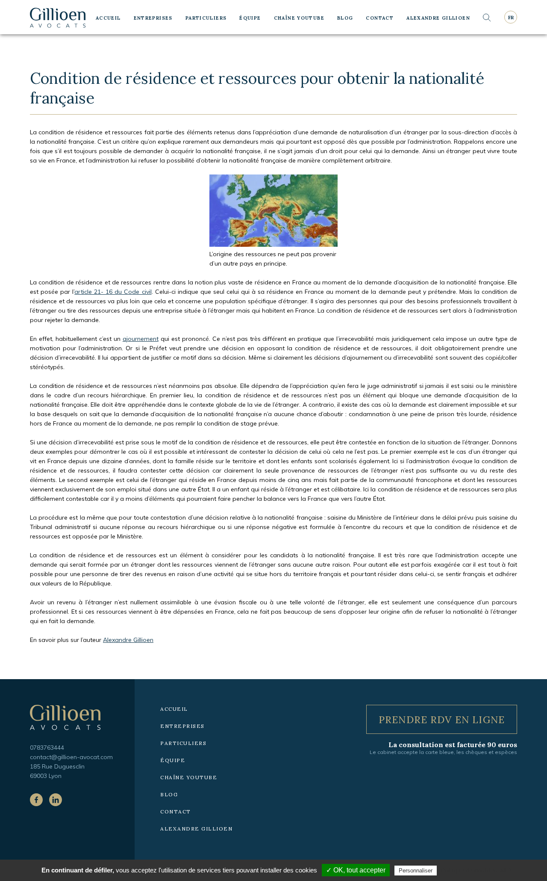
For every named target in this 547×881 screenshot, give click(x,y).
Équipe (250, 18)
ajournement (141, 339)
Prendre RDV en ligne (442, 719)
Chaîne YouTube (299, 18)
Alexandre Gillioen (438, 18)
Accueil (108, 18)
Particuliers (206, 18)
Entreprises (153, 18)
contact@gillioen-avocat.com (71, 757)
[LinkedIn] (55, 799)
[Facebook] (36, 799)
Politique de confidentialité (476, 870)
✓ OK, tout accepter (355, 870)
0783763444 (47, 747)
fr (511, 18)
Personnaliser (415, 870)
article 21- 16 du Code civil (112, 292)
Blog (345, 18)
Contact (380, 18)
